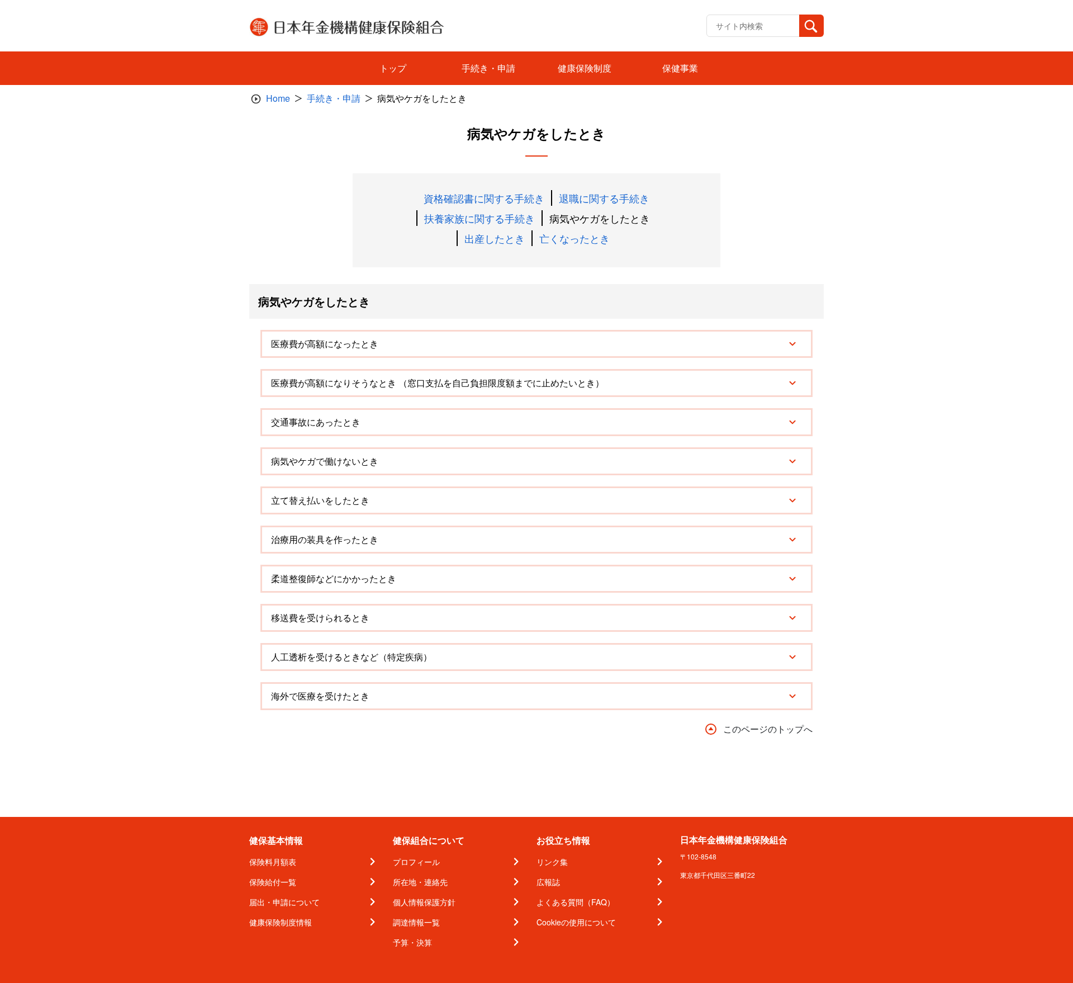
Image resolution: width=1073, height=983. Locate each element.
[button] (536, 344)
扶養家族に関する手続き (479, 218)
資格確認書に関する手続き (484, 198)
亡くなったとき (574, 238)
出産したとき (494, 238)
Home (278, 98)
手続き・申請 (333, 98)
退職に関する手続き (604, 198)
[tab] (536, 344)
